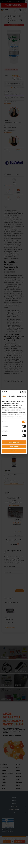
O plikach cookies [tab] (21, 396)
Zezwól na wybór (14, 446)
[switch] (24, 426)
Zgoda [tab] (4, 396)
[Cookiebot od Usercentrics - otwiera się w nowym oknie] (20, 392)
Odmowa (14, 450)
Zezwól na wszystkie (14, 442)
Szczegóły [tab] (12, 396)
